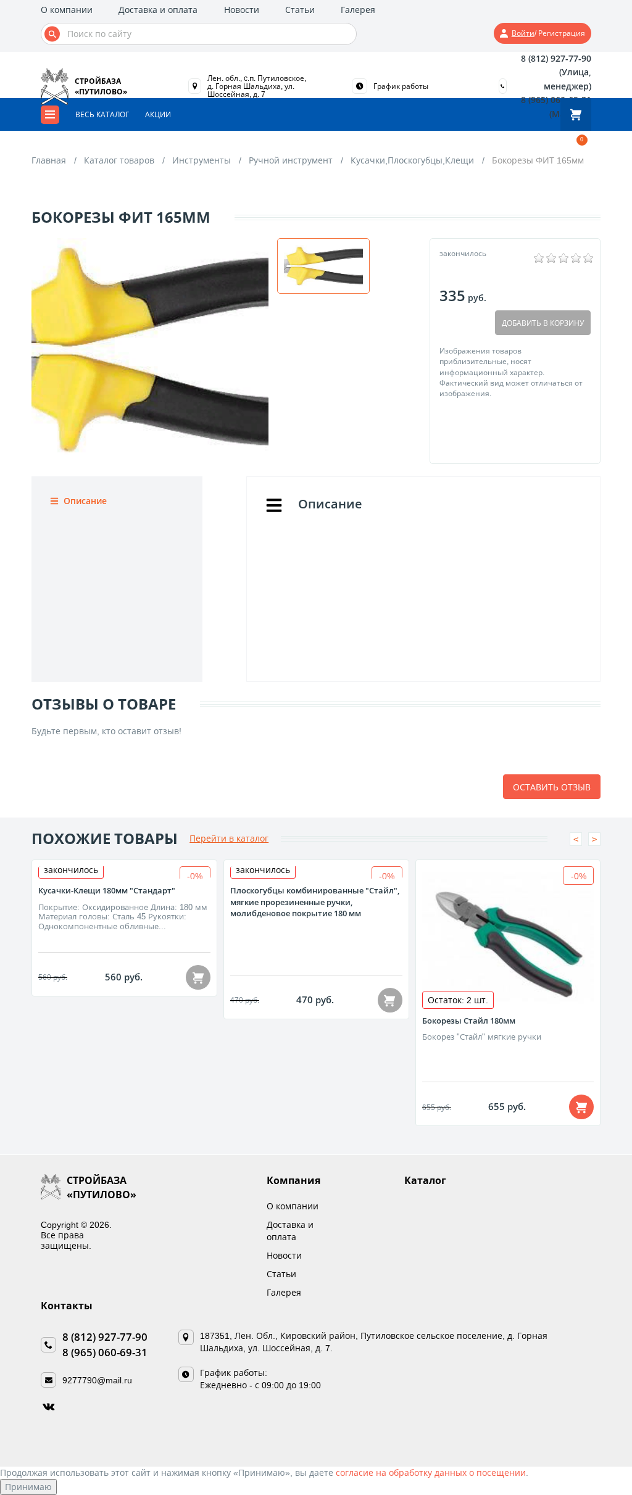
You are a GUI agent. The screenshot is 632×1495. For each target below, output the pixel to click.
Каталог (425, 1180)
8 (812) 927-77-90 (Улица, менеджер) (556, 72)
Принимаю (28, 1487)
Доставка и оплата (158, 9)
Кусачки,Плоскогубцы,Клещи (412, 160)
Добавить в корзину (543, 323)
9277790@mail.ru (97, 1380)
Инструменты (201, 160)
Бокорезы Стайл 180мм (468, 1020)
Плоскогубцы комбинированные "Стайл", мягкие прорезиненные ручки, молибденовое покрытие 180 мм (314, 902)
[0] (575, 114)
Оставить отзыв (552, 787)
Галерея (358, 9)
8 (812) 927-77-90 (105, 1337)
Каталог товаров (119, 160)
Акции (158, 114)
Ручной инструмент (291, 160)
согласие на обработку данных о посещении (431, 1472)
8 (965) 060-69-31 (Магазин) (556, 106)
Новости (241, 9)
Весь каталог (102, 114)
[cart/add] (198, 977)
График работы (400, 86)
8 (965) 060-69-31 (105, 1352)
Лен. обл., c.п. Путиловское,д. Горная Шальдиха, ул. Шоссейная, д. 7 (256, 86)
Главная (48, 160)
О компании (67, 9)
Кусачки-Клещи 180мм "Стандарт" (106, 890)
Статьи (300, 9)
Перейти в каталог (228, 838)
